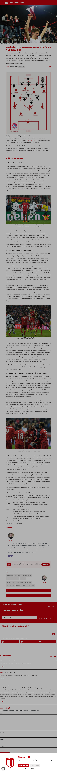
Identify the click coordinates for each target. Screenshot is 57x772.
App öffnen (46, 564)
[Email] (9, 556)
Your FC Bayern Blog (16, 2)
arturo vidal (17, 575)
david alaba (15, 578)
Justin (7, 66)
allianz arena (10, 575)
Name (2, 732)
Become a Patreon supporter (12, 617)
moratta (18, 585)
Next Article (10, 595)
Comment (3, 713)
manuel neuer (28, 582)
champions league (26, 575)
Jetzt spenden (23, 765)
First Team (21, 66)
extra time (22, 578)
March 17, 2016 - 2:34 (10, 672)
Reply (2, 666)
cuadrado (9, 578)
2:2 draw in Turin (30, 140)
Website (2, 746)
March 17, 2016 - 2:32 (10, 660)
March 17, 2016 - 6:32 (9, 685)
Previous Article (12, 590)
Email (2, 739)
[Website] (11, 556)
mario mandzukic (10, 585)
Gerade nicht (35, 765)
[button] (3, 768)
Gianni (1, 672)
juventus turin (10, 582)
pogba (23, 585)
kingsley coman (19, 582)
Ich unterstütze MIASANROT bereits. (28, 768)
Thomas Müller (30, 585)
